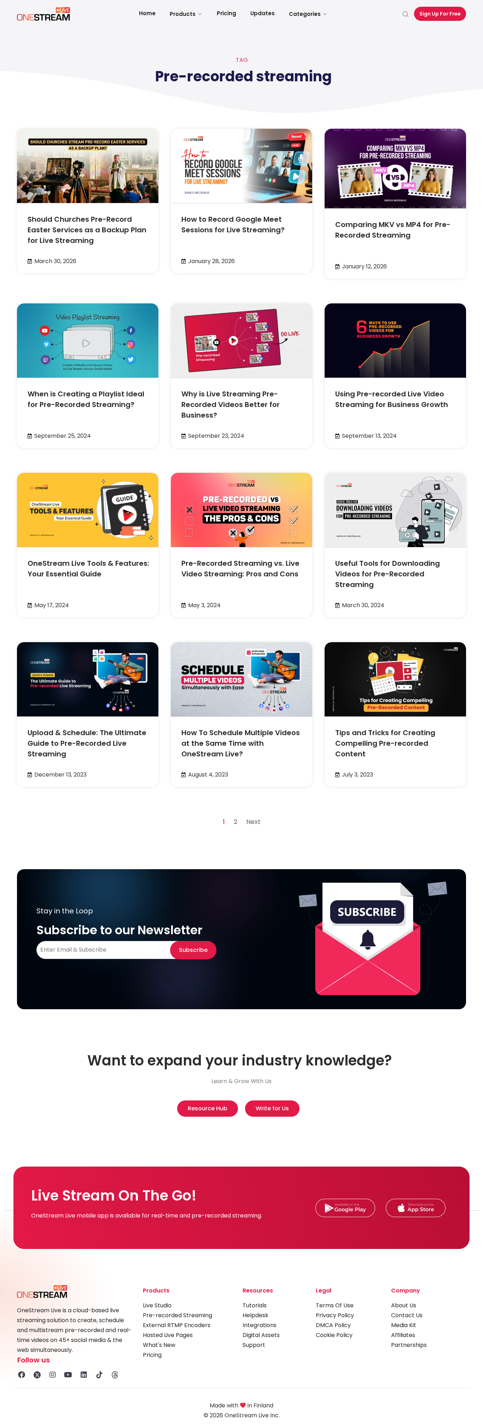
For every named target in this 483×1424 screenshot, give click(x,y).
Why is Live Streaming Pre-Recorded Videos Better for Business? (230, 404)
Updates (262, 13)
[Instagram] (52, 1375)
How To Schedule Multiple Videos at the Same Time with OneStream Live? (240, 743)
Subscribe (193, 950)
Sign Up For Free (440, 13)
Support (254, 1345)
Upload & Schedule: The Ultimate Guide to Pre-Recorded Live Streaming (87, 743)
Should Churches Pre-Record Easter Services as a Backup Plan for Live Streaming (87, 229)
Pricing (226, 13)
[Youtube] (68, 1375)
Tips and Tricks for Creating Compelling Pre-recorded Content (385, 743)
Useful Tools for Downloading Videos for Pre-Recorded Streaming (387, 573)
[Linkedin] (84, 1375)
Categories (305, 14)
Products (183, 14)
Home (147, 13)
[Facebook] (21, 1375)
